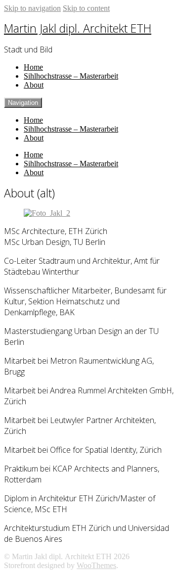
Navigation (23, 102)
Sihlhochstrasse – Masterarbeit (71, 76)
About (34, 85)
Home (33, 67)
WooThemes (96, 565)
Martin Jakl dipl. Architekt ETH (77, 28)
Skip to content (86, 8)
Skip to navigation (32, 8)
